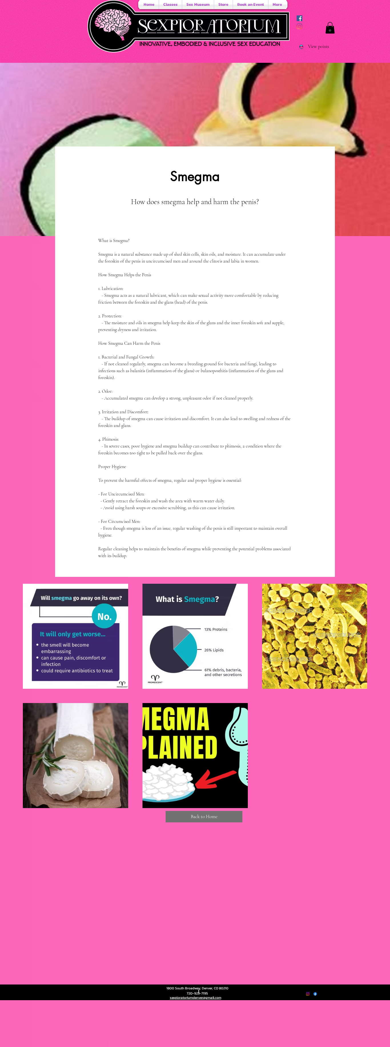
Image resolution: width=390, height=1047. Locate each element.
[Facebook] (315, 994)
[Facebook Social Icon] (299, 18)
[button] (330, 28)
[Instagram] (299, 26)
